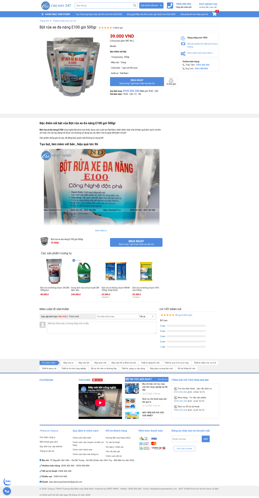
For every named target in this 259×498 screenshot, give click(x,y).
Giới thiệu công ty (47, 437)
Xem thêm (100, 230)
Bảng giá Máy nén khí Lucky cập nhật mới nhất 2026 (151, 14)
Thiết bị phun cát (49, 368)
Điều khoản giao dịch (49, 442)
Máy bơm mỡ (100, 363)
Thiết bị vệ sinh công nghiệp (73, 368)
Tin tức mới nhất (140, 379)
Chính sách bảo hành (82, 438)
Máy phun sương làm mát (161, 368)
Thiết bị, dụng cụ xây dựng (133, 368)
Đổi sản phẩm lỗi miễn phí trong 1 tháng (202, 45)
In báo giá (171, 84)
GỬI (206, 439)
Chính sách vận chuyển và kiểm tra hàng (88, 443)
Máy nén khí (84, 363)
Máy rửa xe (68, 363)
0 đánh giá (118, 28)
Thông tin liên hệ (47, 451)
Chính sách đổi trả (114, 456)
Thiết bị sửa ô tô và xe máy (177, 363)
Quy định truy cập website (51, 446)
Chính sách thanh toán (82, 449)
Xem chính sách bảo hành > (200, 53)
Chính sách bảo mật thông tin (85, 454)
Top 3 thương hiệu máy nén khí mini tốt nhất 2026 (99, 14)
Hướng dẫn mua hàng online (118, 438)
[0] (214, 15)
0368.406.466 (181, 410)
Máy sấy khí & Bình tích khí (124, 363)
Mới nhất (62, 316)
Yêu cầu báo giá (113, 451)
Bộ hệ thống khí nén (186, 368)
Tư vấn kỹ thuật (113, 442)
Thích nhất (74, 316)
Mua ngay (137, 82)
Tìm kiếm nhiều (48, 363)
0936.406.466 (181, 401)
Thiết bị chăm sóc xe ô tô (205, 363)
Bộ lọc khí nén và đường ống (103, 368)
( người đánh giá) (183, 315)
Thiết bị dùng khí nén (150, 363)
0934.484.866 (181, 392)
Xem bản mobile (184, 448)
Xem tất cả (162, 379)
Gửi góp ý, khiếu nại (114, 447)
